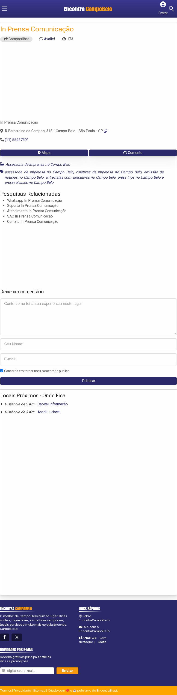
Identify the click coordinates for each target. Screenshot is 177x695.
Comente (135, 152)
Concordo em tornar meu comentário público (36, 371)
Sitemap (39, 690)
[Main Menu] (4, 8)
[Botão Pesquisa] (172, 8)
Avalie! (49, 39)
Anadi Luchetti (49, 412)
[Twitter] (17, 637)
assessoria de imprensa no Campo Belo (39, 172)
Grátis (102, 642)
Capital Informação (53, 404)
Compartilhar (18, 39)
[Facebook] (4, 637)
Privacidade (22, 690)
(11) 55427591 (17, 140)
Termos (6, 690)
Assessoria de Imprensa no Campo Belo (38, 164)
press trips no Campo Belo (139, 177)
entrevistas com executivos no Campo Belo (80, 177)
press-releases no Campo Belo (29, 182)
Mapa (45, 152)
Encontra (88, 8)
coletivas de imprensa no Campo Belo (109, 172)
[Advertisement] (88, 83)
